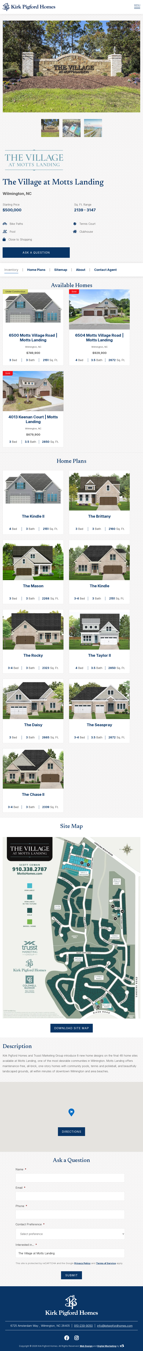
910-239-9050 (83, 1325)
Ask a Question (36, 252)
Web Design (86, 1346)
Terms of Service (106, 1263)
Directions (71, 1131)
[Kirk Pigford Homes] (62, 7)
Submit (71, 1275)
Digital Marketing (106, 1346)
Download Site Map (71, 1028)
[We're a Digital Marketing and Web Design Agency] (122, 1346)
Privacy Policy (82, 1263)
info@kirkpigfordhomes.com (115, 1325)
